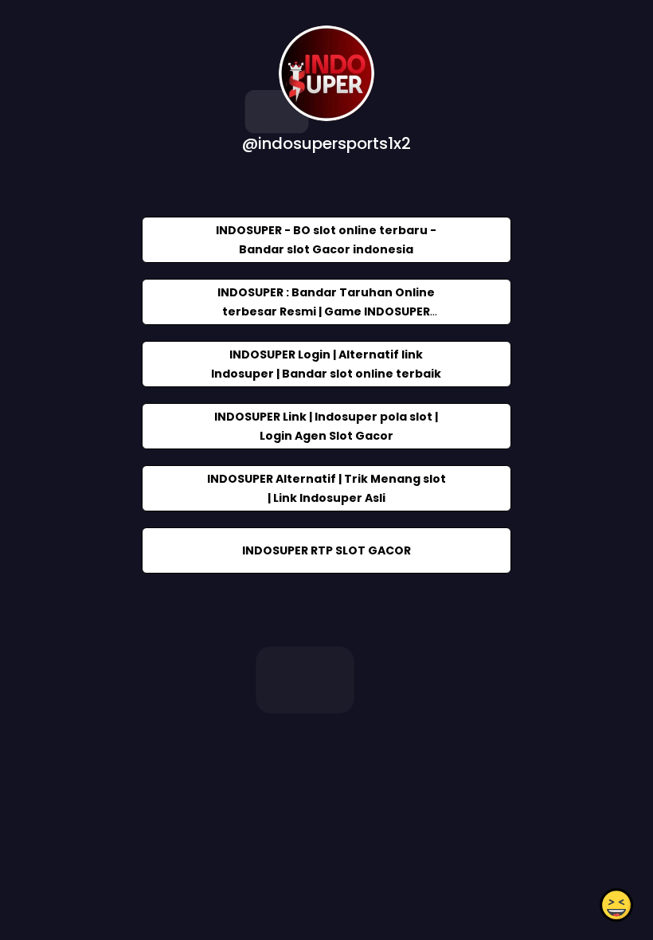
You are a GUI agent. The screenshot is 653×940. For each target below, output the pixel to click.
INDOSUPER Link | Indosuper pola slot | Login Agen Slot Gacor (326, 426)
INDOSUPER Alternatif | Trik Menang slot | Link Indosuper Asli (326, 488)
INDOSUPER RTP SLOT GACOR (326, 550)
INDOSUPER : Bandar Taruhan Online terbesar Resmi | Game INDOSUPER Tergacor (326, 311)
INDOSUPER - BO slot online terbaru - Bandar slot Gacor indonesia (326, 239)
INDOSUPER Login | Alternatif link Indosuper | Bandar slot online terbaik (326, 364)
